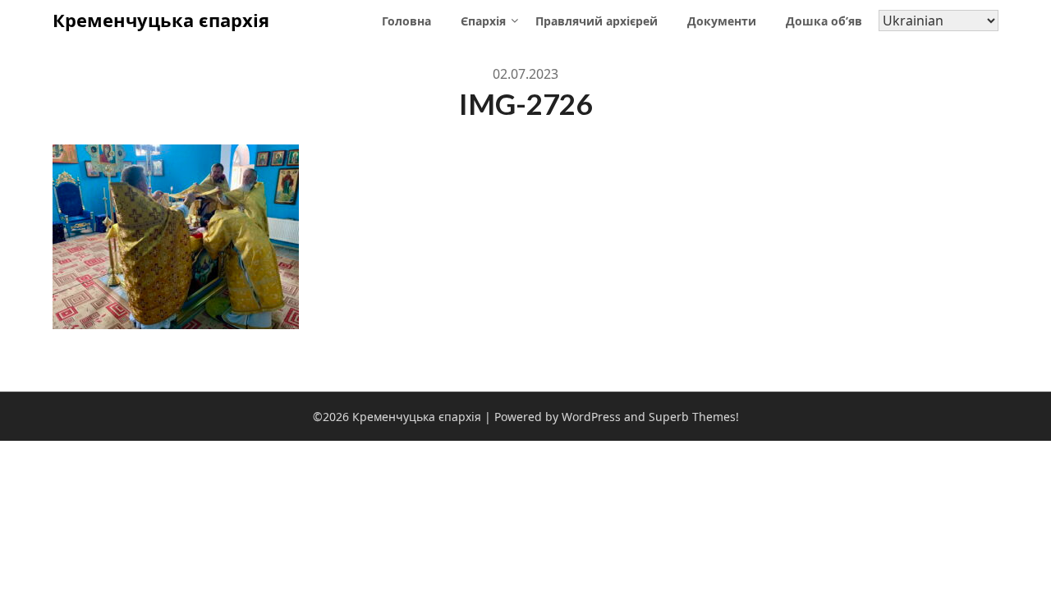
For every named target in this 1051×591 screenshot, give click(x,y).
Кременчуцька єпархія (161, 19)
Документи (721, 21)
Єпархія (483, 21)
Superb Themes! (694, 416)
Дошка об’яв (824, 21)
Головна (406, 21)
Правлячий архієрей (596, 21)
